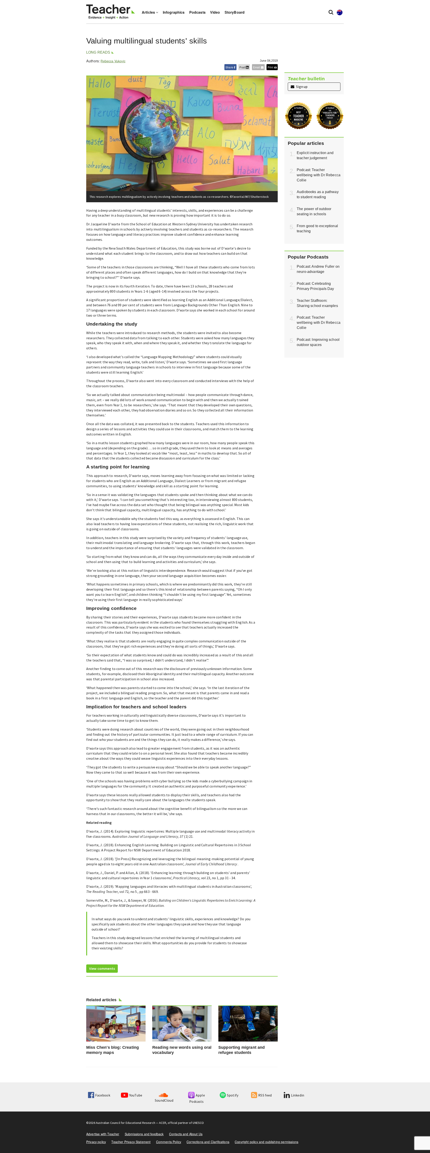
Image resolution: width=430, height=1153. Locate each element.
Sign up (301, 86)
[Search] (331, 12)
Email (257, 67)
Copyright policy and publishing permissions (266, 1142)
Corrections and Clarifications (208, 1142)
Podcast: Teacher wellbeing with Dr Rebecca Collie (318, 175)
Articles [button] (149, 12)
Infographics (174, 12)
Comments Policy (168, 1142)
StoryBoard (235, 12)
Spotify (232, 1095)
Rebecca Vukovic (113, 61)
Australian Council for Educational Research (125, 1123)
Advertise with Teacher (102, 1134)
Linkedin (297, 1095)
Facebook (102, 1095)
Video (215, 12)
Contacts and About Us (185, 1134)
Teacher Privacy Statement (130, 1142)
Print (271, 67)
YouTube (135, 1095)
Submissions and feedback (144, 1134)
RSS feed (265, 1095)
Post (242, 67)
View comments (102, 968)
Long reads (98, 52)
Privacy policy (96, 1142)
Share (230, 67)
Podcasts (197, 12)
